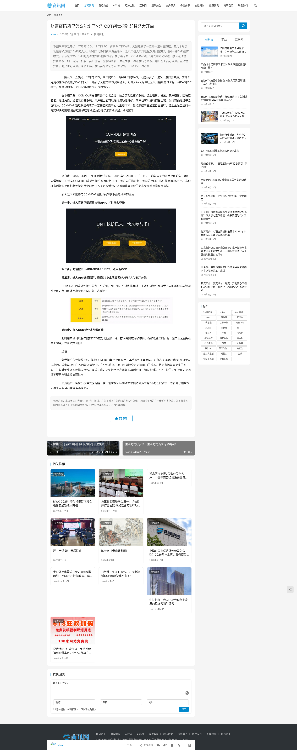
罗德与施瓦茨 (225, 348)
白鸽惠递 (208, 343)
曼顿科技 (208, 338)
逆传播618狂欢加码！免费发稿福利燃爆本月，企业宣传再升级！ (72, 651)
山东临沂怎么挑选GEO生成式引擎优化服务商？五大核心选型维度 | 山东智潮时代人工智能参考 (224, 215)
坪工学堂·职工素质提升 (67, 550)
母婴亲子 (185, 5)
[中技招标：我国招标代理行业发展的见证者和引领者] (169, 581)
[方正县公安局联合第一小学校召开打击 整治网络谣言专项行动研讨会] (121, 483)
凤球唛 (208, 328)
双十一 (240, 328)
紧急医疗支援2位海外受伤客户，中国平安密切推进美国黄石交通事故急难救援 (168, 476)
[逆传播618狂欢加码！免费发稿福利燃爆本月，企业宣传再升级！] (73, 630)
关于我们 (228, 5)
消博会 (240, 338)
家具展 (208, 333)
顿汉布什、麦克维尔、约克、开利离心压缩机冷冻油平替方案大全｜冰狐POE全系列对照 (224, 286)
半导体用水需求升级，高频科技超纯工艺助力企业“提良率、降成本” (72, 574)
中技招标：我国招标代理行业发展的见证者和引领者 (168, 601)
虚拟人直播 (208, 353)
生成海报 (148, 745)
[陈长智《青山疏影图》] (121, 532)
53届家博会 (208, 312)
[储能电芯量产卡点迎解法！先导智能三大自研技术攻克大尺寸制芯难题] (209, 52)
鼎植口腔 (224, 359)
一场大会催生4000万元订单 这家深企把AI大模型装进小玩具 (233, 116)
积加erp (208, 348)
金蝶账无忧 (208, 359)
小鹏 (224, 333)
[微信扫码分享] (158, 745)
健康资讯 (214, 5)
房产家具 (170, 5)
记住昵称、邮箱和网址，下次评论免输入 (76, 709)
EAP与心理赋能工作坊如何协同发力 (220, 150)
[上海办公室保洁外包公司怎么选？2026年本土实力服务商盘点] (169, 532)
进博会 (224, 353)
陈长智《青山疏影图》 (115, 550)
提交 (184, 709)
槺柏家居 (224, 338)
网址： (152, 702)
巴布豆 (240, 333)
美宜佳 (240, 348)
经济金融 (130, 5)
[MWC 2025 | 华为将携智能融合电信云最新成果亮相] (73, 483)
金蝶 (240, 353)
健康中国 (240, 322)
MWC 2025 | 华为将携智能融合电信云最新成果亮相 (72, 503)
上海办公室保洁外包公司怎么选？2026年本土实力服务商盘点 (167, 553)
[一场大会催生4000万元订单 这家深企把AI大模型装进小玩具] (209, 116)
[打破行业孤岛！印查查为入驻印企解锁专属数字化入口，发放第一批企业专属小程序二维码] (209, 138)
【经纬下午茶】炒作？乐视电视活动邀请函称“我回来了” (120, 573)
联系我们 (243, 5)
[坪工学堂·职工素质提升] (73, 532)
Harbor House (225, 312)
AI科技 (116, 5)
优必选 (208, 322)
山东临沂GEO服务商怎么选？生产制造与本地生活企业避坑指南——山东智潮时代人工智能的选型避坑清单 (224, 251)
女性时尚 (199, 5)
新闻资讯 (89, 5)
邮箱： (105, 702)
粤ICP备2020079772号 (175, 739)
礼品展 (240, 343)
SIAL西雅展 (239, 312)
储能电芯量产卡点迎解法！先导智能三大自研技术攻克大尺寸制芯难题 (233, 51)
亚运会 (240, 317)
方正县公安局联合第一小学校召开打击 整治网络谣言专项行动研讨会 (120, 503)
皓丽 (224, 343)
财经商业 (103, 5)
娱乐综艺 (156, 5)
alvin (53, 34)
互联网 (143, 5)
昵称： (58, 702)
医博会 (224, 328)
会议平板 (224, 322)
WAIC (208, 317)
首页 (77, 5)
